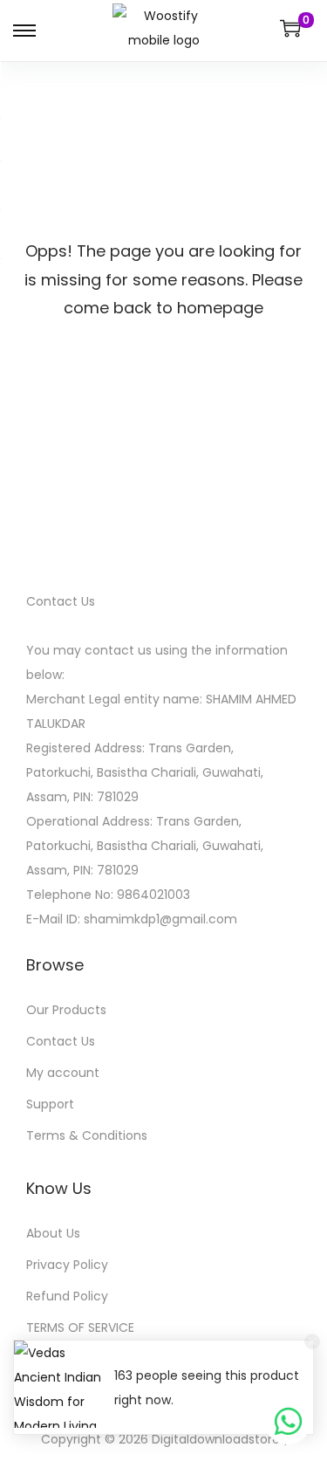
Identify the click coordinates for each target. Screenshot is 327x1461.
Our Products (66, 1010)
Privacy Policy (67, 1264)
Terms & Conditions (86, 1135)
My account (62, 1072)
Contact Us (60, 1041)
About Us (53, 1233)
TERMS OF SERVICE (80, 1327)
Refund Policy (67, 1296)
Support (50, 1104)
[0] (290, 27)
